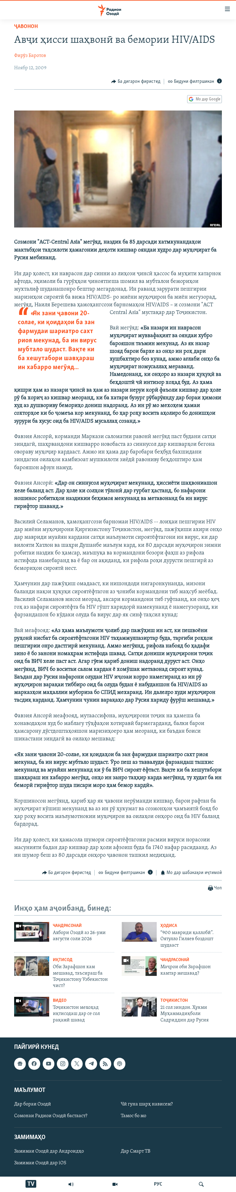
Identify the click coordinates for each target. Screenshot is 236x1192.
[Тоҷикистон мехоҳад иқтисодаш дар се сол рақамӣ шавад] (31, 1007)
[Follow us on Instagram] (63, 1063)
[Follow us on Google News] (20, 1063)
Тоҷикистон (174, 1000)
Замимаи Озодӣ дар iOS (40, 1163)
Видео (59, 1000)
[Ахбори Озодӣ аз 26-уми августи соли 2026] (31, 932)
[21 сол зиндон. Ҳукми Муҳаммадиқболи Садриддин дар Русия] (139, 1007)
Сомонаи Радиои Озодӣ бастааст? (50, 1115)
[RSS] (105, 1063)
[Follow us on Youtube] (48, 1063)
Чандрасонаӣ (67, 926)
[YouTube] (115, 1184)
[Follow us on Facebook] (34, 1063)
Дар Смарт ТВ (135, 1151)
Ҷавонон (26, 27)
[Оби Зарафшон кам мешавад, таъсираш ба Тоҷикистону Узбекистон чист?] (31, 966)
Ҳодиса (168, 926)
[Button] (135, 82)
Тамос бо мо (133, 1115)
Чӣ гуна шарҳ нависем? (147, 1104)
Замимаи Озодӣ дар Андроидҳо (49, 1151)
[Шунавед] (71, 1184)
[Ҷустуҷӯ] (201, 1184)
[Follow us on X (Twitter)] (77, 1063)
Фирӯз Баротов (30, 55)
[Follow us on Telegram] (91, 1063)
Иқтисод (63, 960)
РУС (158, 1184)
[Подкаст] (119, 1063)
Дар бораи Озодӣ (32, 1104)
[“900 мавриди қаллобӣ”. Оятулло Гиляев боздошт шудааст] (139, 932)
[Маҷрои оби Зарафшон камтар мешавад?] (139, 966)
